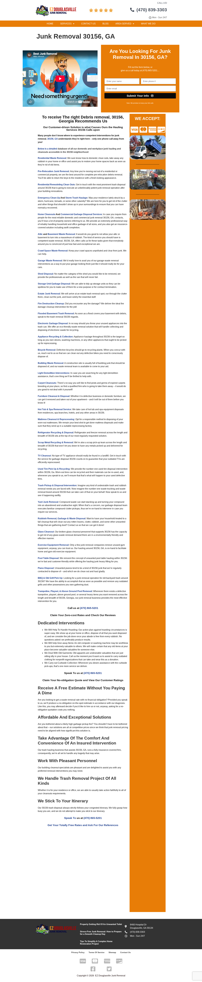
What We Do (148, 23)
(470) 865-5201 (149, 70)
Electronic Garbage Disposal (53, 323)
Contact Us (88, 23)
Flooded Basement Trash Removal (56, 313)
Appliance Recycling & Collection (55, 336)
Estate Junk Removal (49, 293)
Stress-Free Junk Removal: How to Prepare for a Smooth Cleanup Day (100, 932)
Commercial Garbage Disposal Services (81, 214)
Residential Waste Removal (52, 158)
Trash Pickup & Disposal (50, 485)
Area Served (123, 23)
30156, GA (52, 139)
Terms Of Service (96, 952)
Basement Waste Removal (61, 234)
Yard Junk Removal (48, 502)
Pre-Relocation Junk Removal (53, 171)
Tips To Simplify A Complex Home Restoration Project (96, 942)
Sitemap (112, 952)
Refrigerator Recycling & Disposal (55, 432)
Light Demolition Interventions (53, 373)
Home (50, 23)
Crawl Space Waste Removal (52, 250)
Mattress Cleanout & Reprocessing (56, 419)
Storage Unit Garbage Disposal (54, 284)
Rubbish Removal (47, 518)
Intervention (70, 485)
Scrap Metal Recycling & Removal (55, 442)
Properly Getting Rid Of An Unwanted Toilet (101, 924)
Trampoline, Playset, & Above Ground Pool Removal (65, 591)
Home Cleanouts (46, 214)
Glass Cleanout (46, 532)
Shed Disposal (45, 274)
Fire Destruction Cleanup (51, 303)
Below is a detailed (47, 149)
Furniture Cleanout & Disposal (53, 396)
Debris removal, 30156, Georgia (91, 119)
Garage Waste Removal (50, 260)
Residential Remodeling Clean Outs (56, 184)
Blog (106, 23)
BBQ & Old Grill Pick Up (50, 578)
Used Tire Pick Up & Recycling (54, 469)
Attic (40, 234)
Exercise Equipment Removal (53, 545)
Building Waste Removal (50, 363)
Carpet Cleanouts (47, 383)
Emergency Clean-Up (49, 198)
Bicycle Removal (46, 350)
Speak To (70, 818)
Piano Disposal (46, 568)
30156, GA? (154, 57)
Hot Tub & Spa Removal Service (54, 409)
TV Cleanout (44, 455)
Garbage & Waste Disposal (71, 518)
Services (66, 23)
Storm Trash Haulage (76, 198)
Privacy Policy (78, 952)
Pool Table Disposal (48, 558)
